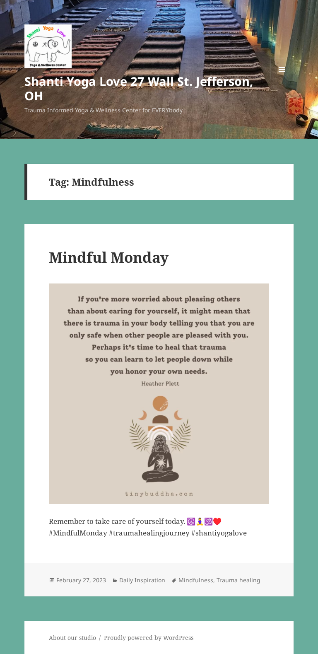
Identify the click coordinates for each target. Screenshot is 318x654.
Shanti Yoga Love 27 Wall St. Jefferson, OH (138, 88)
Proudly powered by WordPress (148, 638)
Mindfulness (195, 580)
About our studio (72, 638)
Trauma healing (238, 580)
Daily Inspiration (142, 580)
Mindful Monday (109, 257)
